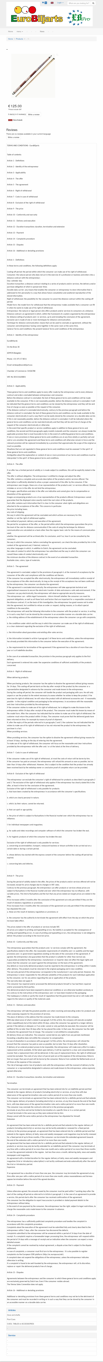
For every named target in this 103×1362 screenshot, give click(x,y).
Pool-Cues (11, 1319)
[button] (52, 2)
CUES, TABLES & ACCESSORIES (20, 1323)
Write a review (33, 114)
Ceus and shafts (13, 1315)
